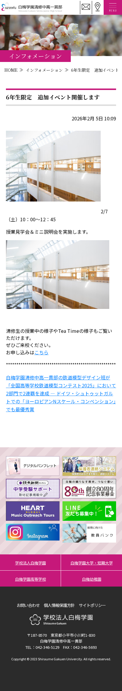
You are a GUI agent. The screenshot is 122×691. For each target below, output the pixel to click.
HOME (10, 70)
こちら (41, 352)
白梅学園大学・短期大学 (91, 563)
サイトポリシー (92, 605)
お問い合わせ (28, 605)
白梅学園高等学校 (30, 579)
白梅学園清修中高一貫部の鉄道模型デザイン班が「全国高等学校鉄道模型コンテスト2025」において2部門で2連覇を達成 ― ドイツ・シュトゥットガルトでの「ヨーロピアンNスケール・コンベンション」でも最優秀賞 (61, 393)
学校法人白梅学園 (30, 563)
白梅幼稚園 (91, 579)
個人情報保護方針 (59, 605)
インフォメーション (44, 70)
